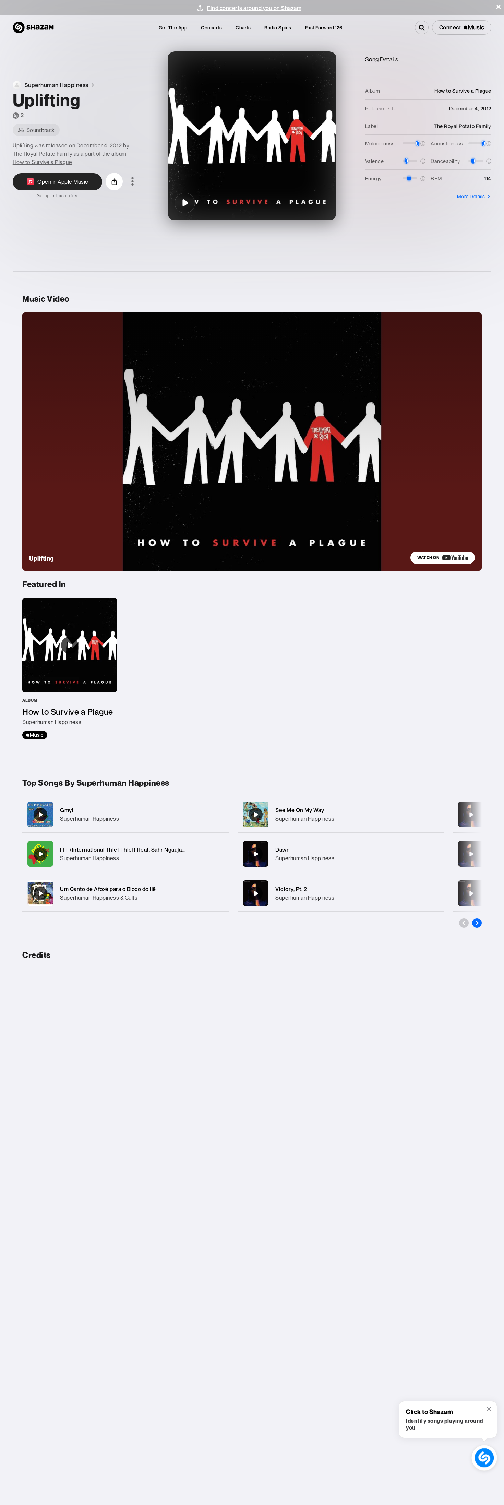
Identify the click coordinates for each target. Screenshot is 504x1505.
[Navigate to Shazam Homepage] (33, 27)
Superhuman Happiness (89, 818)
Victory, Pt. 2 (291, 889)
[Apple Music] (34, 735)
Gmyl (66, 810)
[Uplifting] (185, 203)
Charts (243, 28)
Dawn (282, 849)
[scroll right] (477, 923)
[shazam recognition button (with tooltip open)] (484, 1458)
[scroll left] (464, 923)
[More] (217, 814)
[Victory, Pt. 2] (341, 893)
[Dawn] (341, 854)
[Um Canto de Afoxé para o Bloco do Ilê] (125, 893)
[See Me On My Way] (341, 814)
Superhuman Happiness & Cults (98, 897)
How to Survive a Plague (42, 161)
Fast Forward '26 (324, 28)
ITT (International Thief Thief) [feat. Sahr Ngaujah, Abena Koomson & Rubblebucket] (166, 849)
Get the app (173, 28)
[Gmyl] (125, 814)
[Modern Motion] (471, 893)
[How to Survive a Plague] (69, 668)
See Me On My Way (299, 810)
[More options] (132, 182)
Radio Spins (277, 28)
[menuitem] (173, 28)
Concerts (211, 28)
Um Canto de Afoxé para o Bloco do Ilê (108, 889)
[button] (498, 6)
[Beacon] (471, 814)
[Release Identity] (471, 854)
